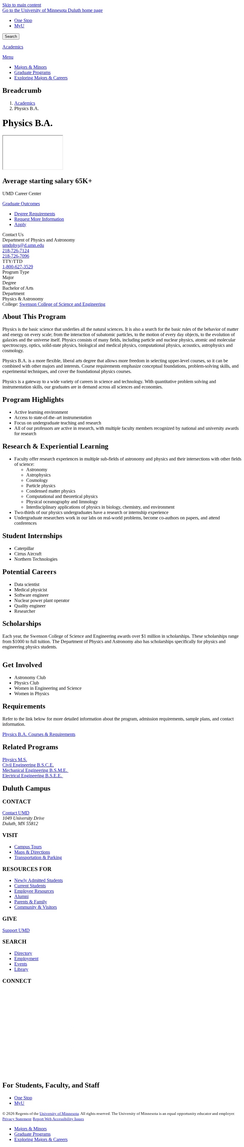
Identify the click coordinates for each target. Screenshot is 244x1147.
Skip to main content (21, 4)
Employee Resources (34, 891)
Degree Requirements (34, 213)
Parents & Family (30, 901)
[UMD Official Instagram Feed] (47, 1019)
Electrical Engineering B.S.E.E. (32, 775)
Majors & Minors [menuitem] (30, 67)
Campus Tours (28, 846)
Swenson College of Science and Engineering (62, 304)
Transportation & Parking (38, 857)
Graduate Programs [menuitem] (32, 72)
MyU (19, 25)
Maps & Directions (32, 852)
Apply (20, 224)
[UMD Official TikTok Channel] (47, 1067)
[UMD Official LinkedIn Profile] (47, 1051)
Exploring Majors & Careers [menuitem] (41, 77)
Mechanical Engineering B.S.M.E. (35, 770)
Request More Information (39, 219)
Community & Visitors (35, 907)
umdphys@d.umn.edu (23, 245)
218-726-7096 (15, 255)
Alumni (21, 896)
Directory (23, 953)
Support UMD (16, 930)
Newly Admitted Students (38, 880)
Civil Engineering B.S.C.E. (28, 764)
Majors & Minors (30, 1128)
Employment (26, 958)
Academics (12, 46)
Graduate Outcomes (21, 203)
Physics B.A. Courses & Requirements (38, 734)
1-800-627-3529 (17, 266)
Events (20, 963)
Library (21, 969)
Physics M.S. (14, 759)
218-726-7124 (15, 250)
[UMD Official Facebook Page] (47, 1003)
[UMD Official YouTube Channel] (47, 1035)
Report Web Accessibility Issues (58, 1119)
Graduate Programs (32, 1134)
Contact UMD (15, 812)
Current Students (30, 885)
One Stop (23, 20)
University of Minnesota (59, 1113)
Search (11, 36)
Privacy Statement (17, 1119)
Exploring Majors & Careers (41, 1139)
